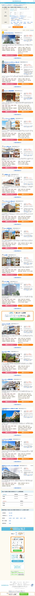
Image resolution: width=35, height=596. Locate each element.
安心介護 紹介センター (4, 4)
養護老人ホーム (19, 20)
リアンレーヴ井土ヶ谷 (6, 146)
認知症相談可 (16, 23)
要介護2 (25, 22)
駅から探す (11, 10)
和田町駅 (17, 518)
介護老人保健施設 (21, 18)
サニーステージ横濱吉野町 (7, 379)
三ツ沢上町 (31, 183)
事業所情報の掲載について (13, 584)
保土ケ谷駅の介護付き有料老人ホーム (18, 5)
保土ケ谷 (25, 40)
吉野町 (31, 263)
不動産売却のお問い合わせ (26, 584)
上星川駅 (21, 518)
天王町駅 (10, 518)
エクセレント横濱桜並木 (7, 228)
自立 (11, 22)
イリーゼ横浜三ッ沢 (6, 174)
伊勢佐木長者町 (29, 98)
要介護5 (12, 23)
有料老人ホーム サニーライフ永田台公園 (10, 465)
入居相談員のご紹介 (19, 584)
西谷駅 (25, 518)
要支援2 (18, 22)
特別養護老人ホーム (13, 18)
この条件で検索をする (18, 27)
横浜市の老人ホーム (16, 4)
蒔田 (27, 155)
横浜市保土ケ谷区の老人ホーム (23, 4)
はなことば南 (4, 255)
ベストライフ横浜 (5, 281)
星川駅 (14, 518)
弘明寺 (31, 235)
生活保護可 (24, 23)
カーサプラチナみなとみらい (8, 32)
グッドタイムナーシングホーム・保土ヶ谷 (10, 62)
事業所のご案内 (15, 583)
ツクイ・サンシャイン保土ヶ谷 (8, 201)
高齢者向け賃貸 (13, 20)
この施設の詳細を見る (17, 58)
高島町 (31, 40)
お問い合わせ (25, 583)
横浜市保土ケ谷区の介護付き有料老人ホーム (7, 5)
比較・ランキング (20, 583)
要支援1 (14, 22)
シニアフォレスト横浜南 (7, 439)
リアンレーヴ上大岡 (6, 323)
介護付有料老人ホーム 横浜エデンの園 (10, 408)
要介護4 (32, 22)
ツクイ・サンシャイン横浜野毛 (8, 118)
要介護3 (28, 22)
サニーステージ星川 (6, 351)
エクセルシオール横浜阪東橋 (8, 90)
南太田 (27, 387)
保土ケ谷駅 (10, 515)
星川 (30, 73)
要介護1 (21, 22)
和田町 (27, 74)
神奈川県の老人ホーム (10, 4)
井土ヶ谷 (31, 154)
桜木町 (27, 126)
